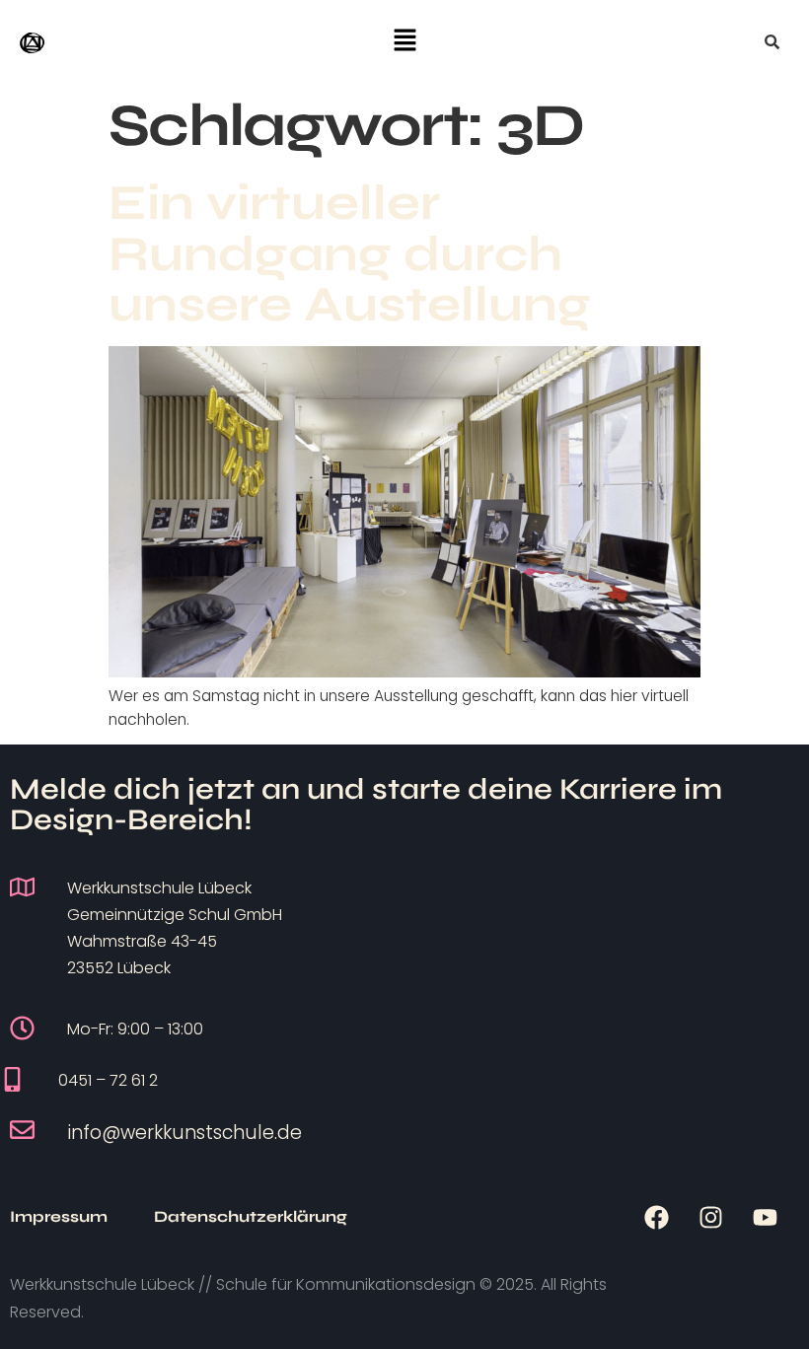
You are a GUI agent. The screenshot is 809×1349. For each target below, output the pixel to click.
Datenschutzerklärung (250, 1216)
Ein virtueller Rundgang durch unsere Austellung (350, 253)
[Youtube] (764, 1217)
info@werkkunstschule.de (185, 1132)
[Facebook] (656, 1217)
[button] (404, 41)
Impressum (59, 1216)
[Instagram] (710, 1217)
